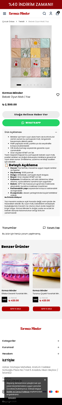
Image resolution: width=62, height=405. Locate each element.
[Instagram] (4, 391)
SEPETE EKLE (15, 309)
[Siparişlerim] (51, 13)
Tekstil (21, 21)
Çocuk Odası (8, 21)
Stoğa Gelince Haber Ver (31, 114)
